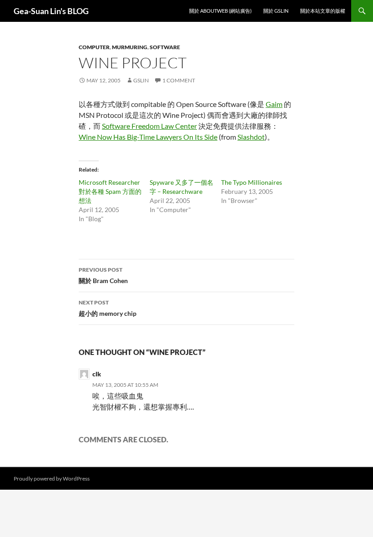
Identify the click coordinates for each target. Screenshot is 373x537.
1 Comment (178, 80)
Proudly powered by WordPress (52, 478)
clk (96, 374)
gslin (141, 80)
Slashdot (251, 136)
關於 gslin (275, 11)
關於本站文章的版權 (322, 11)
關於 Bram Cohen (103, 275)
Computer (94, 47)
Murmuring (129, 47)
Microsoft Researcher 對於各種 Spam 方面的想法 (110, 191)
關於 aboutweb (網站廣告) (220, 11)
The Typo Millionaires (251, 182)
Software (165, 47)
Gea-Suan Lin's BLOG (51, 11)
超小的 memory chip (107, 308)
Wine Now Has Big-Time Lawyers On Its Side (148, 136)
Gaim (274, 104)
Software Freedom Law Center (149, 126)
